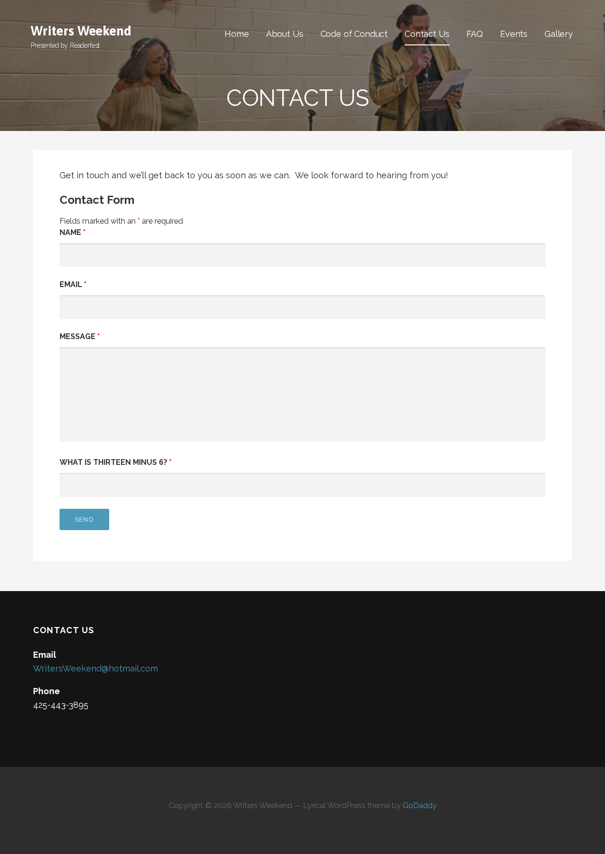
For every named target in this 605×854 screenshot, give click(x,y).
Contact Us (427, 34)
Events (513, 34)
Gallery (558, 34)
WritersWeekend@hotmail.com (95, 668)
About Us (284, 34)
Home (237, 34)
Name (73, 232)
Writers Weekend (81, 30)
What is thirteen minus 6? (116, 462)
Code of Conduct (354, 34)
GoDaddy (420, 805)
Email (73, 284)
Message (80, 336)
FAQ (475, 34)
